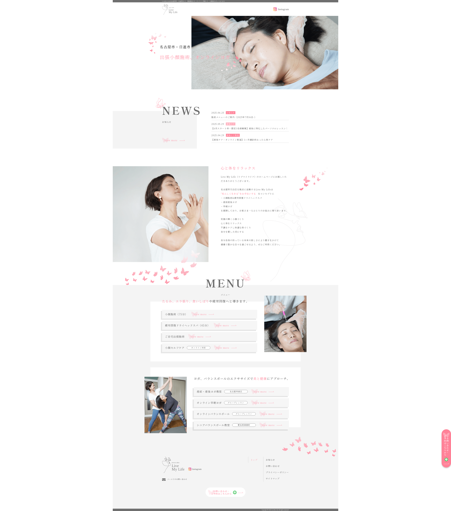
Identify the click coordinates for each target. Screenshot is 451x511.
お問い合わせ (273, 466)
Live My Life (274, 510)
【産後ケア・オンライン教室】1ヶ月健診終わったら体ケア (242, 139)
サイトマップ (273, 478)
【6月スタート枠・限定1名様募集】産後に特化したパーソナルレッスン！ (249, 128)
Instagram (283, 9)
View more (170, 140)
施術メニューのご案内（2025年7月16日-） (234, 117)
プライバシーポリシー (277, 472)
